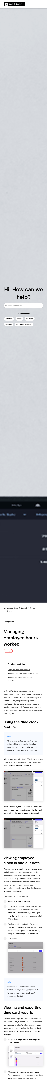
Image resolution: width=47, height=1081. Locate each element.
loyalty (19, 319)
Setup (32, 608)
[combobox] (23, 305)
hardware (9, 319)
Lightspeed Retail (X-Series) (15, 608)
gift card (8, 324)
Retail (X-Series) (15, 4)
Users (9, 611)
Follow (8, 651)
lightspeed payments (24, 324)
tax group (29, 319)
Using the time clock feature (19, 670)
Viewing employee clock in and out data (23, 674)
